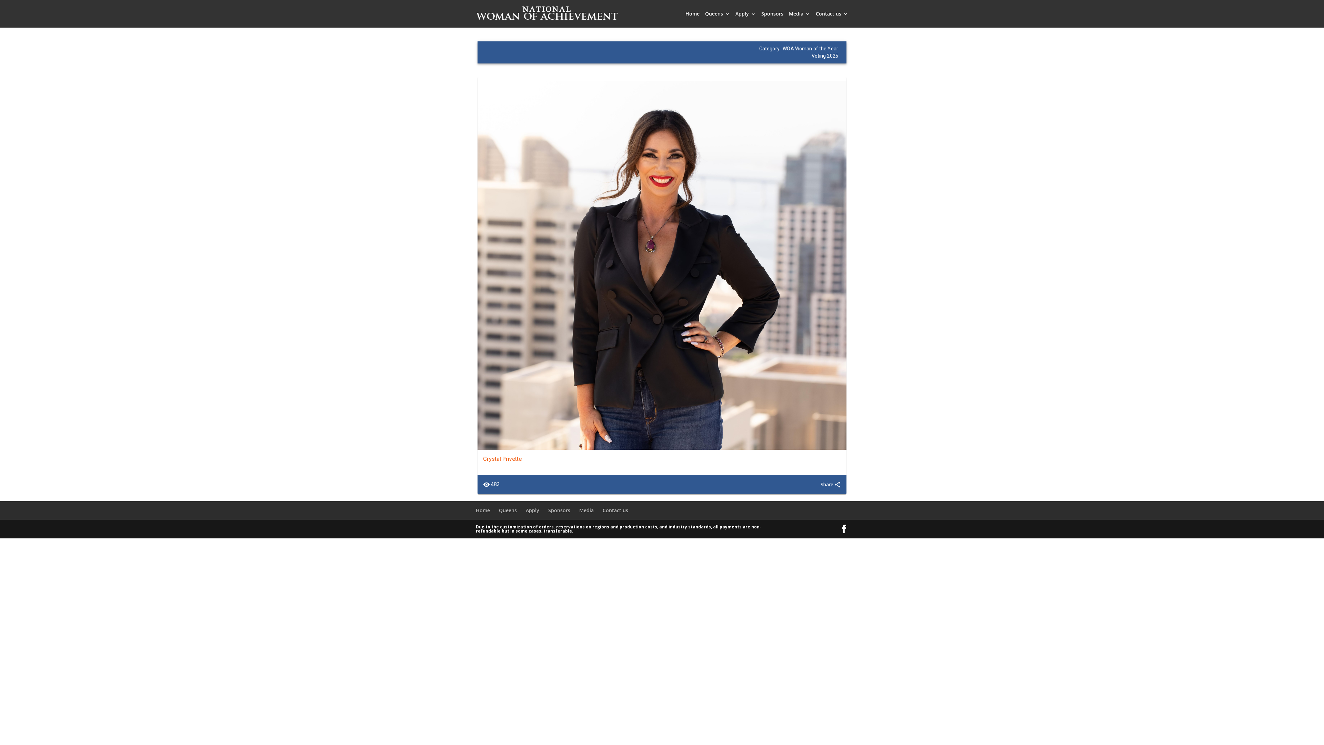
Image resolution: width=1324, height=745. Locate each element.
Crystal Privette (502, 459)
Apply (742, 14)
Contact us (828, 14)
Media (796, 14)
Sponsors (772, 14)
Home (692, 14)
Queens (714, 14)
